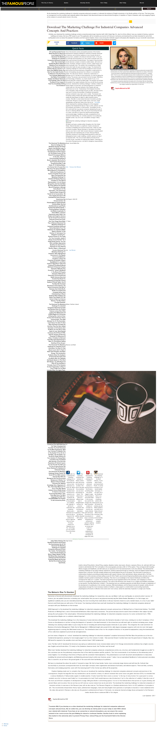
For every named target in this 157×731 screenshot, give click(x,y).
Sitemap (6, 724)
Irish (67, 167)
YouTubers (97, 102)
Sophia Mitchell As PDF (122, 88)
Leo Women (72, 250)
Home (5, 725)
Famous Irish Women (75, 167)
